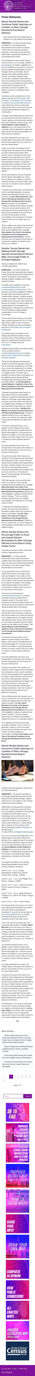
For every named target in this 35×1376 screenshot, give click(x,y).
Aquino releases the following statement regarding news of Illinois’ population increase (17, 1049)
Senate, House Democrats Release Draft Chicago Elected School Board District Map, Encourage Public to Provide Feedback (17, 254)
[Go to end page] (11, 1081)
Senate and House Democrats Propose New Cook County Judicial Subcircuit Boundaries (17, 1064)
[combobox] (13, 1096)
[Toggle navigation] (32, 11)
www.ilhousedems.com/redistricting (14, 289)
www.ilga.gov (8, 65)
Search (28, 1096)
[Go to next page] (7, 1081)
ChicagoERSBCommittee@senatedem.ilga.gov (17, 832)
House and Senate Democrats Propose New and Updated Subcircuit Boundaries (17, 1056)
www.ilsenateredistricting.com (20, 103)
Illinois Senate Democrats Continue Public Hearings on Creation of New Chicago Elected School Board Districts (16, 27)
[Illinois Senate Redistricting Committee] (17, 5)
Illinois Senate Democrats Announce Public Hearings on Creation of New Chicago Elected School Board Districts (17, 751)
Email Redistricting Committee (20, 100)
